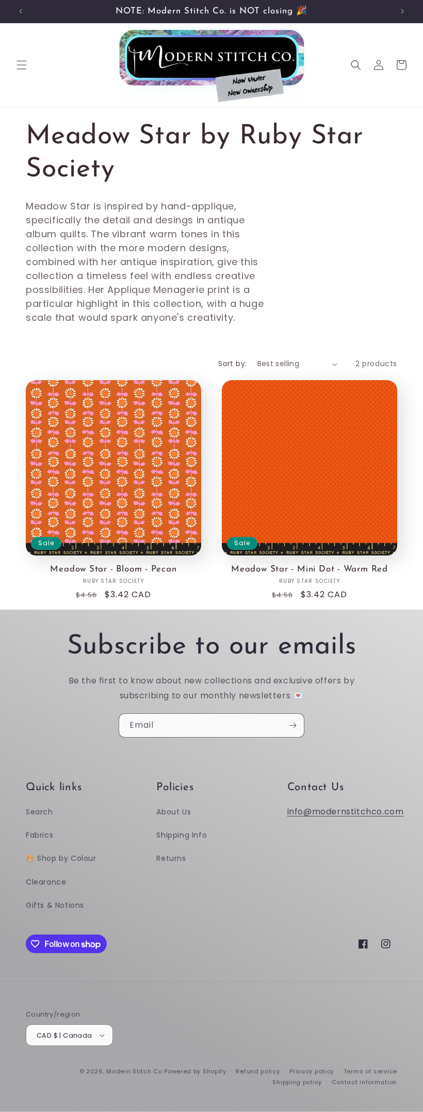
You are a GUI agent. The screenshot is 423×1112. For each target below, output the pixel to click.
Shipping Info (181, 835)
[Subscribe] (292, 725)
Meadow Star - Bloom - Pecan (113, 569)
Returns (171, 858)
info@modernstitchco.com (345, 811)
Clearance (46, 882)
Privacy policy (311, 1071)
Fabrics (39, 835)
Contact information (364, 1082)
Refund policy (258, 1071)
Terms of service (370, 1071)
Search (39, 812)
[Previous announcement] (20, 11)
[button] (21, 65)
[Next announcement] (402, 11)
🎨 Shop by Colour (61, 858)
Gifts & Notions (55, 905)
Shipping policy (297, 1082)
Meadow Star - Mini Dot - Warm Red (309, 569)
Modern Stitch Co (134, 1071)
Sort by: (232, 363)
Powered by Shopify (195, 1071)
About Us (173, 812)
